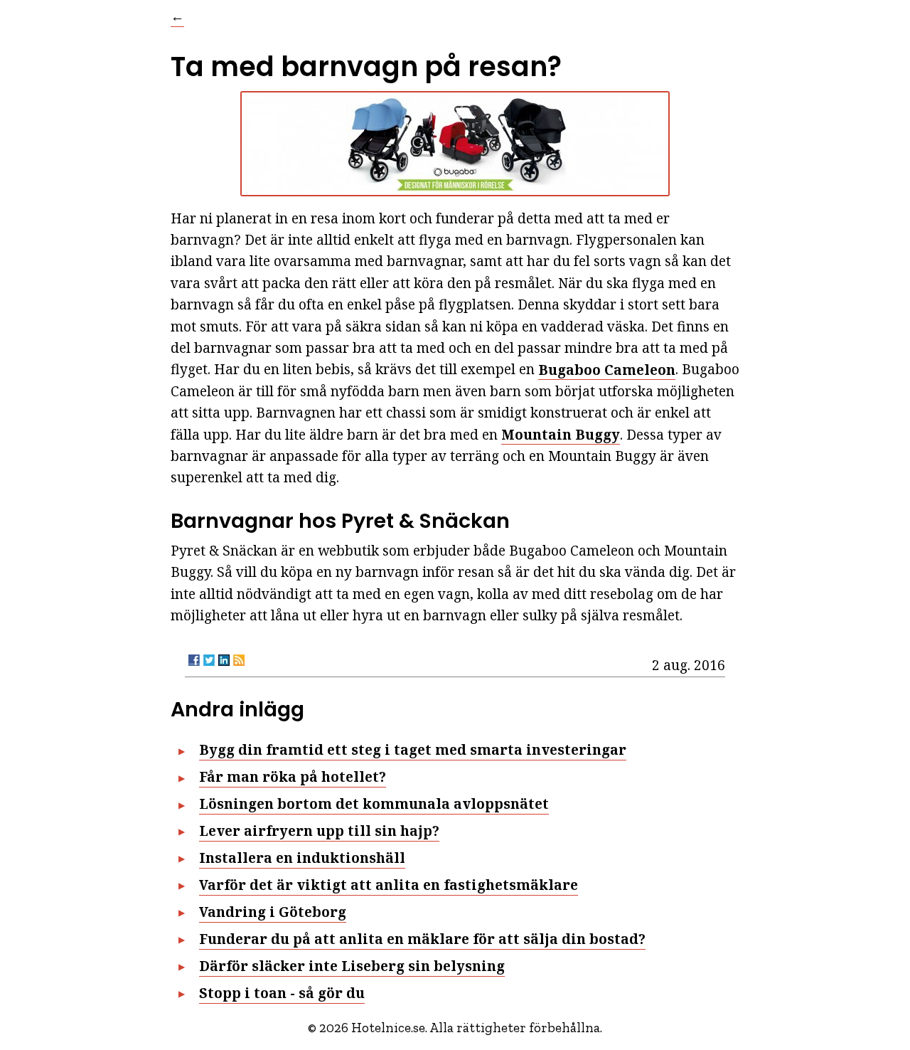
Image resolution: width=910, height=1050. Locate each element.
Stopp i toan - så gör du (282, 993)
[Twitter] (209, 660)
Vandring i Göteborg (272, 912)
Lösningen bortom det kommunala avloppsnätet (374, 804)
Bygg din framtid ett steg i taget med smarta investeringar (412, 750)
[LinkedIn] (224, 660)
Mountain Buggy (560, 434)
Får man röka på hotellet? (292, 777)
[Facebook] (194, 660)
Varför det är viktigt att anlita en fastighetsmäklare (388, 885)
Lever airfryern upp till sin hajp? (319, 831)
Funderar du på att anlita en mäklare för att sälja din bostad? (422, 939)
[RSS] (239, 660)
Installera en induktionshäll (302, 858)
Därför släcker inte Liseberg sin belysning (352, 966)
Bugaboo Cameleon (606, 369)
